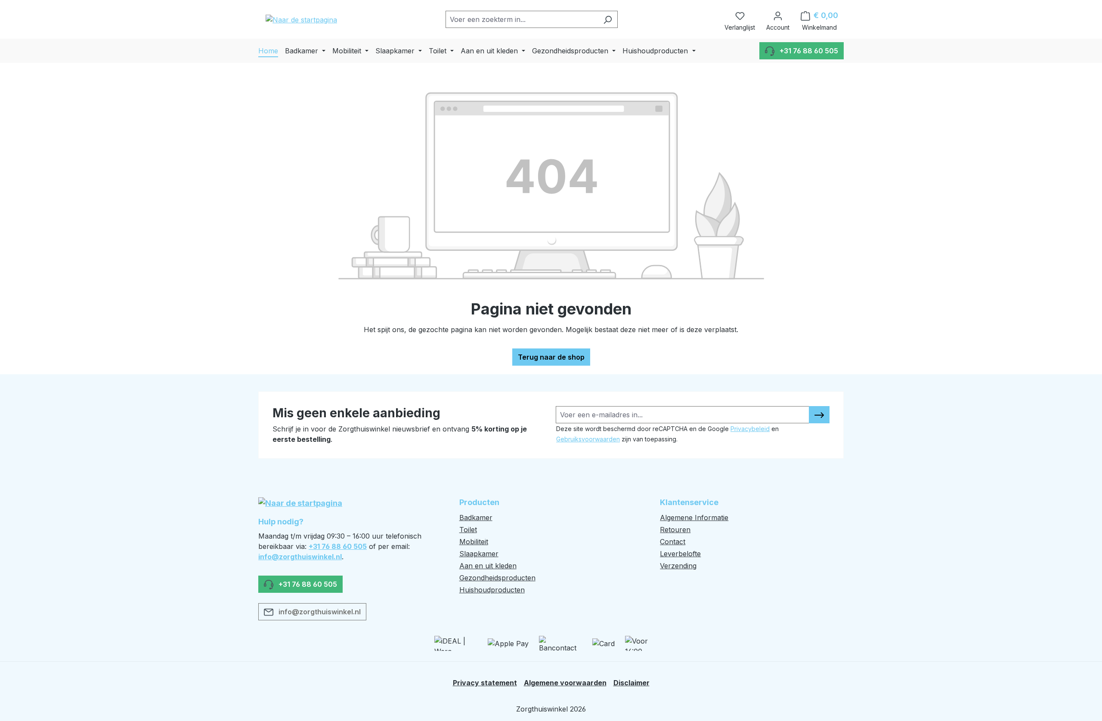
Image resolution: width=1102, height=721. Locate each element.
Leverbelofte (680, 553)
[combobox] (522, 19)
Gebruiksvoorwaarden (588, 439)
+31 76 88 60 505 (338, 546)
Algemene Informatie (694, 517)
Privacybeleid (750, 428)
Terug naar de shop (551, 357)
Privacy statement (485, 682)
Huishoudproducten (492, 589)
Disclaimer (631, 682)
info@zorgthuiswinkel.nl (300, 556)
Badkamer (475, 517)
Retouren (675, 529)
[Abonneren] (819, 414)
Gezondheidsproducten (497, 577)
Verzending (678, 565)
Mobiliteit (473, 541)
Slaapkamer (478, 553)
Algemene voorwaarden (565, 682)
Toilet (468, 529)
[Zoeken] (607, 19)
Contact (672, 541)
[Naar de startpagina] (301, 19)
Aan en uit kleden (488, 565)
